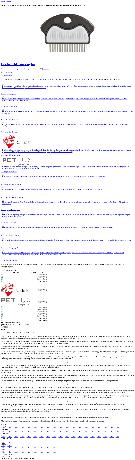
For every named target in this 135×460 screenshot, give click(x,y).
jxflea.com (4, 424)
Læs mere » (4, 75)
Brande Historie (6, 1)
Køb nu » (11, 75)
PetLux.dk (75, 79)
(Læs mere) (45, 69)
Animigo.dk (57, 79)
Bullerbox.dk (49, 79)
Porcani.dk (40, 79)
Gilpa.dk (33, 79)
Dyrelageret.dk (66, 79)
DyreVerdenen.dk (86, 79)
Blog (13, 458)
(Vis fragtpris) (9, 72)
